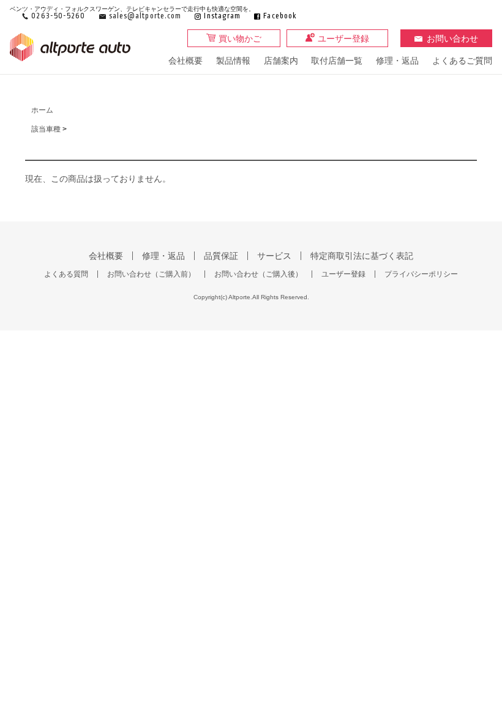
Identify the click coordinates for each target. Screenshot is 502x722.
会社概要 (185, 60)
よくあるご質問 (462, 60)
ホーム (42, 110)
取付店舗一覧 (336, 60)
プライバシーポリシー (421, 274)
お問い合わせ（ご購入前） (151, 274)
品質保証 (221, 255)
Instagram (222, 16)
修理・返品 (397, 60)
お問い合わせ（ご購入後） (258, 274)
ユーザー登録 (343, 38)
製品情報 (233, 60)
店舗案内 (281, 60)
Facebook (280, 16)
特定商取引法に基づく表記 (361, 255)
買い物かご (240, 38)
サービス (274, 255)
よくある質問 (66, 274)
